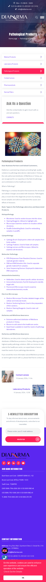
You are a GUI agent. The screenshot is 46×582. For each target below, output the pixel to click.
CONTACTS (10, 117)
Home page (13, 38)
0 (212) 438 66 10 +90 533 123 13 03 (24, 6)
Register (21, 439)
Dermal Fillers (9, 92)
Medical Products (10, 57)
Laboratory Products (11, 64)
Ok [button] (23, 578)
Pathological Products (11, 71)
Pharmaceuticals (9, 85)
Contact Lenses (9, 78)
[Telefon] (5, 558)
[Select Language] (5, 551)
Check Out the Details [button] (13, 572)
